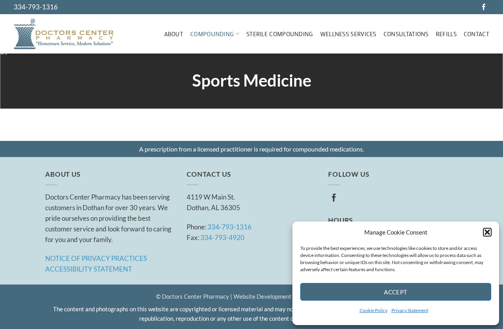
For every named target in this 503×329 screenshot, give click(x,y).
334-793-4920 (222, 237)
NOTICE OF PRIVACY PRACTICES (96, 258)
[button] (487, 232)
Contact (476, 34)
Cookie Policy (373, 310)
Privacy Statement (409, 310)
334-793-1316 (36, 7)
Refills (446, 34)
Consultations (406, 34)
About (174, 34)
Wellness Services (348, 34)
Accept (396, 292)
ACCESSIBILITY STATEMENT (88, 269)
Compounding (212, 34)
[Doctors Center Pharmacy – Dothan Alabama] (64, 33)
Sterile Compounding (279, 34)
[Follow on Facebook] (484, 7)
